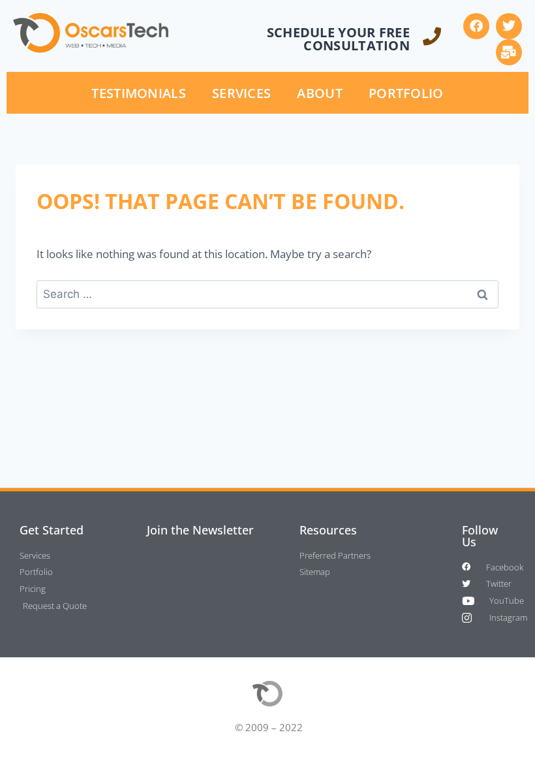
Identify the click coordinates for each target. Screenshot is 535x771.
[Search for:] (267, 293)
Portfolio (406, 93)
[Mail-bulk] (509, 52)
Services (241, 93)
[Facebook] (476, 26)
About (320, 93)
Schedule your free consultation (338, 39)
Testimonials (138, 93)
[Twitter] (509, 26)
